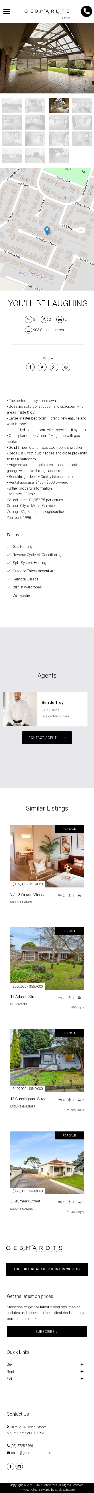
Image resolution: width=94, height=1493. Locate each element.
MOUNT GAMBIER (23, 902)
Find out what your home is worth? (47, 1269)
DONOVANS (18, 1004)
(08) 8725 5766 (21, 1446)
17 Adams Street (24, 996)
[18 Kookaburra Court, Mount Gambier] (47, 58)
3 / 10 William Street (27, 894)
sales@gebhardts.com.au (31, 1453)
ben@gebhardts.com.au (56, 716)
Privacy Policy (28, 1489)
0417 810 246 (50, 709)
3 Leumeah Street (25, 1201)
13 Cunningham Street (29, 1099)
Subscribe (45, 1331)
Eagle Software (65, 1489)
